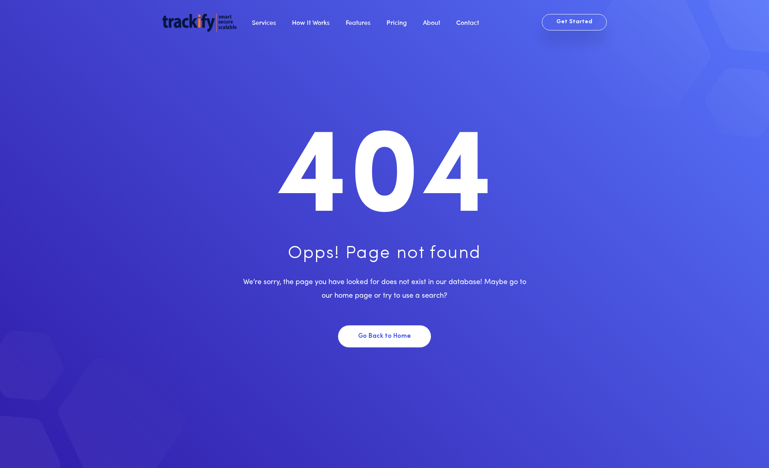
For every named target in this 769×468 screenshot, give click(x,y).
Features (358, 22)
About (431, 22)
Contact (467, 22)
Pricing (397, 22)
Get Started (574, 22)
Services (264, 22)
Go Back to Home (384, 336)
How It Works (311, 22)
